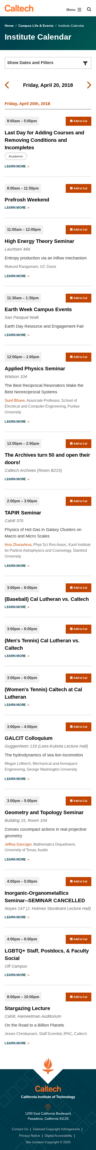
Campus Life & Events (36, 25)
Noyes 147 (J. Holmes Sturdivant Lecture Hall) (48, 908)
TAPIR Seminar (23, 513)
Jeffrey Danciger (18, 844)
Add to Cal (80, 121)
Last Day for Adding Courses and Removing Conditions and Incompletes (44, 140)
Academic (16, 156)
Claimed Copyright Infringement (56, 1129)
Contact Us (20, 1129)
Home (9, 25)
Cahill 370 (14, 520)
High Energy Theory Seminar (39, 241)
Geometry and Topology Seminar (44, 812)
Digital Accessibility (58, 1135)
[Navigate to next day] (89, 85)
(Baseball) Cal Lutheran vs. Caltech (47, 599)
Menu (71, 10)
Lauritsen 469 (17, 249)
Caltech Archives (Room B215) (33, 470)
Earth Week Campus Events (38, 309)
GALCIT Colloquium (29, 738)
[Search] (89, 9)
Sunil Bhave (15, 400)
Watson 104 (16, 376)
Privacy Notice (29, 1135)
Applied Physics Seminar (35, 368)
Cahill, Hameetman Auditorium (33, 1016)
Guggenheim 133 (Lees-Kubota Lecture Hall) (46, 746)
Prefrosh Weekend (27, 200)
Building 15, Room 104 (26, 820)
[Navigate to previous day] (7, 85)
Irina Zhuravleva (18, 545)
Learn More (16, 166)
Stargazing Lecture (27, 1008)
